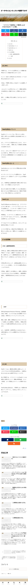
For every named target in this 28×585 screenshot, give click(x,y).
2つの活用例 (11, 52)
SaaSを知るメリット (13, 45)
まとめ (10, 58)
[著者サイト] (7, 439)
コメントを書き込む (14, 569)
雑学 (3, 420)
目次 (12, 41)
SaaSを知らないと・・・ (14, 48)
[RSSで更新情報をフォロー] (14, 443)
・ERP (11, 56)
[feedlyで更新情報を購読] (20, 439)
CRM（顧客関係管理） (15, 54)
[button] (25, 300)
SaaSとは (11, 50)
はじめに (11, 43)
